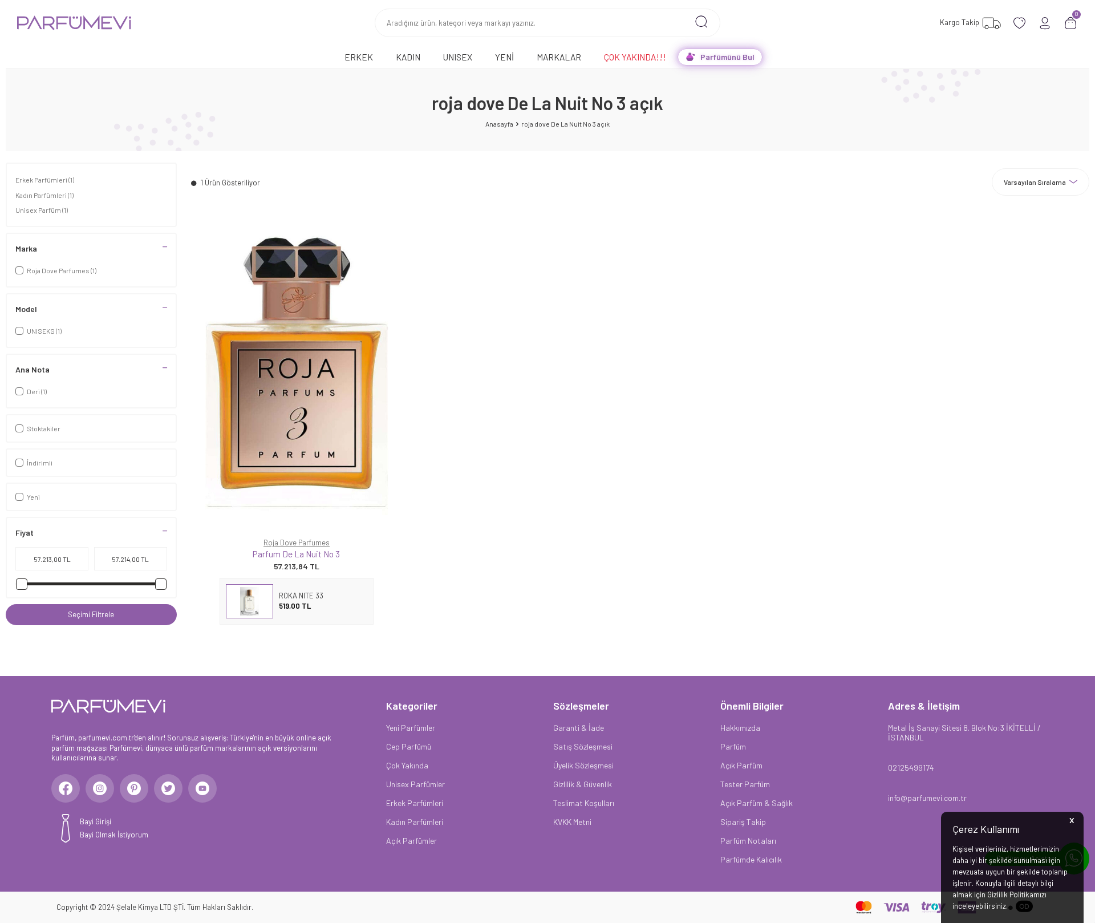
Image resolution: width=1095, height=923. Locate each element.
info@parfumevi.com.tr (927, 798)
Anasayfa (499, 124)
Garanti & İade (578, 727)
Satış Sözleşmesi (583, 746)
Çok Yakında (407, 765)
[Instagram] (99, 788)
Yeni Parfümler (410, 727)
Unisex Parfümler (415, 784)
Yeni (504, 56)
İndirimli (39, 463)
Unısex (457, 56)
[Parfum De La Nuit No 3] (296, 372)
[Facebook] (65, 788)
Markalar (559, 56)
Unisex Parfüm (41, 210)
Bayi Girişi (95, 821)
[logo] (74, 23)
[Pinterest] (134, 788)
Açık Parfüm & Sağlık (756, 803)
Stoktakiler (43, 428)
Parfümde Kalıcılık (751, 859)
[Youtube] (202, 788)
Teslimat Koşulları (583, 803)
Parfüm (733, 746)
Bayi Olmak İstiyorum (114, 834)
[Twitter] (168, 788)
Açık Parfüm (741, 765)
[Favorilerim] (1019, 23)
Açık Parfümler (411, 840)
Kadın (408, 56)
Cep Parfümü (408, 746)
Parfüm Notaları (748, 840)
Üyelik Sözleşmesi (583, 765)
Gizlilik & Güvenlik (582, 784)
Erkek (358, 56)
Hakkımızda (740, 727)
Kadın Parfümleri (44, 195)
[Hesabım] (1045, 23)
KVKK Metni (572, 822)
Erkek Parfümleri (44, 180)
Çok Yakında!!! (635, 56)
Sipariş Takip (743, 822)
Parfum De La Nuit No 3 (296, 553)
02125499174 (911, 767)
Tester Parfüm (745, 784)
